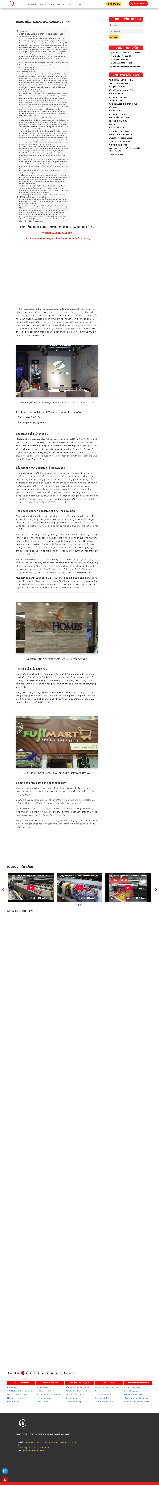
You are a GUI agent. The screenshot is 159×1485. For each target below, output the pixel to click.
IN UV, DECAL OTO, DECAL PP (119, 141)
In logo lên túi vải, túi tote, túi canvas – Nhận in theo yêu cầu (38, 1240)
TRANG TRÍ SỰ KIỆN (116, 154)
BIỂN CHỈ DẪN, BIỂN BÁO (118, 97)
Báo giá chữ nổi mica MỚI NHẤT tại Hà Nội (29, 1013)
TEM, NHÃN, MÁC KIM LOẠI (119, 131)
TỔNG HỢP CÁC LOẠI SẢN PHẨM (121, 80)
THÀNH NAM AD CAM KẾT (28, 36)
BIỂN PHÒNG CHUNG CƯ (118, 121)
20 (52, 1373)
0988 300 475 (140, 3)
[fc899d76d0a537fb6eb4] (57, 273)
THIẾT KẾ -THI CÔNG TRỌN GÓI (120, 84)
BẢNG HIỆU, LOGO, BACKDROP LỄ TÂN (123, 104)
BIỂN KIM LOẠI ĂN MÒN (117, 128)
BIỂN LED (112, 124)
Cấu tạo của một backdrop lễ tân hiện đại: (32, 91)
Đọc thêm (12, 1021)
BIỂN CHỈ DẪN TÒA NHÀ (118, 114)
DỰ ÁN (71, 4)
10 (47, 1373)
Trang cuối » (68, 1373)
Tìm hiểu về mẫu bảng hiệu (27, 173)
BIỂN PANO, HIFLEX (116, 94)
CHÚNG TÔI (42, 4)
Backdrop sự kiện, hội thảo (30, 69)
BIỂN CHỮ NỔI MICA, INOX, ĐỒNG (121, 90)
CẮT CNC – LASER (115, 101)
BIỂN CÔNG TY (114, 107)
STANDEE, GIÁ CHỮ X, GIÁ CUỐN (120, 138)
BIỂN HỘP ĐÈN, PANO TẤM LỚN (120, 135)
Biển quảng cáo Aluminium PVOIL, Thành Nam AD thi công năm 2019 (43, 195)
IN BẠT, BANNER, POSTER (118, 145)
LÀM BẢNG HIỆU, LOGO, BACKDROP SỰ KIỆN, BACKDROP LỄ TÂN (42, 34)
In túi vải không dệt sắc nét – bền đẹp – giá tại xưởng (34, 1354)
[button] (28, 890)
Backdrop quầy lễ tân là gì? (27, 72)
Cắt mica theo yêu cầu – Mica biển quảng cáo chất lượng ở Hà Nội (40, 1126)
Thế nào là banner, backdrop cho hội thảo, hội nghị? (35, 118)
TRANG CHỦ (32, 4)
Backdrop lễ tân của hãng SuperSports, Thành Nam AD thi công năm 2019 (45, 63)
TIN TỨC (78, 4)
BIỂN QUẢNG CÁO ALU (117, 87)
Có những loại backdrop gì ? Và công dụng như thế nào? (36, 65)
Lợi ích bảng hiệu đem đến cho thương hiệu (32, 197)
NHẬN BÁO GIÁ (114, 4)
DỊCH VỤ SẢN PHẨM (57, 4)
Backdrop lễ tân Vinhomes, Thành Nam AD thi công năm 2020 (41, 170)
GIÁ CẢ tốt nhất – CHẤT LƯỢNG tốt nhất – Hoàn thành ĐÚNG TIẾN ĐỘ (44, 39)
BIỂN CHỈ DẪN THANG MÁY (119, 118)
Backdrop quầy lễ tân (28, 67)
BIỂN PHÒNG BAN (115, 111)
